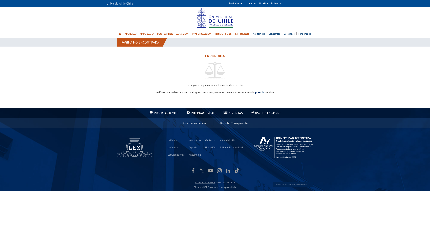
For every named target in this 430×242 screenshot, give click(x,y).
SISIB (289, 185)
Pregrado (146, 34)
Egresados (289, 33)
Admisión (182, 34)
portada (259, 92)
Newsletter (195, 140)
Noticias (235, 113)
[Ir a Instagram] (219, 170)
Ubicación (210, 147)
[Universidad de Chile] (120, 2)
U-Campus (173, 147)
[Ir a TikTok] (236, 170)
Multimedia (195, 154)
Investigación (201, 34)
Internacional (203, 113)
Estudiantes (274, 33)
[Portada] (120, 34)
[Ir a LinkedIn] (228, 170)
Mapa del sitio (227, 140)
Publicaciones (166, 113)
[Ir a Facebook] (193, 170)
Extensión (242, 34)
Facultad (130, 34)
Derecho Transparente (234, 123)
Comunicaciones (176, 154)
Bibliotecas (276, 3)
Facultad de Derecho (205, 182)
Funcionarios (304, 33)
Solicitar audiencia (194, 123)
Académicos (259, 33)
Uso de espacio (268, 113)
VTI (294, 185)
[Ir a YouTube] (210, 170)
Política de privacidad (231, 147)
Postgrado (165, 34)
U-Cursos (251, 3)
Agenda (193, 147)
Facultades (234, 3)
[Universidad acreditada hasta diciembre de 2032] (283, 147)
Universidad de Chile (303, 185)
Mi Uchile (263, 3)
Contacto (210, 140)
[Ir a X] (202, 170)
